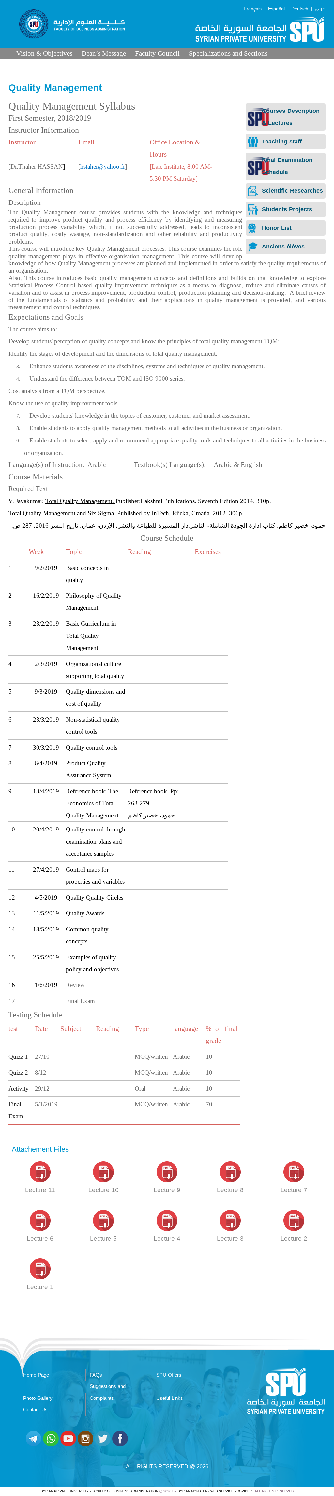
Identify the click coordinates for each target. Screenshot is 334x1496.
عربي (320, 9)
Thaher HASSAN (40, 166)
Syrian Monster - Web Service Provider (215, 1491)
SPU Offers (168, 1375)
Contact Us (35, 1409)
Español (276, 9)
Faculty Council (157, 53)
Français (253, 9)
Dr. (14, 166)
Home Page (36, 1375)
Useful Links (169, 1398)
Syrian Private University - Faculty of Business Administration (99, 1491)
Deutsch (299, 9)
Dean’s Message (104, 53)
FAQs (96, 1375)
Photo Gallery (38, 1398)
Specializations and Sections (228, 53)
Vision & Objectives (44, 53)
